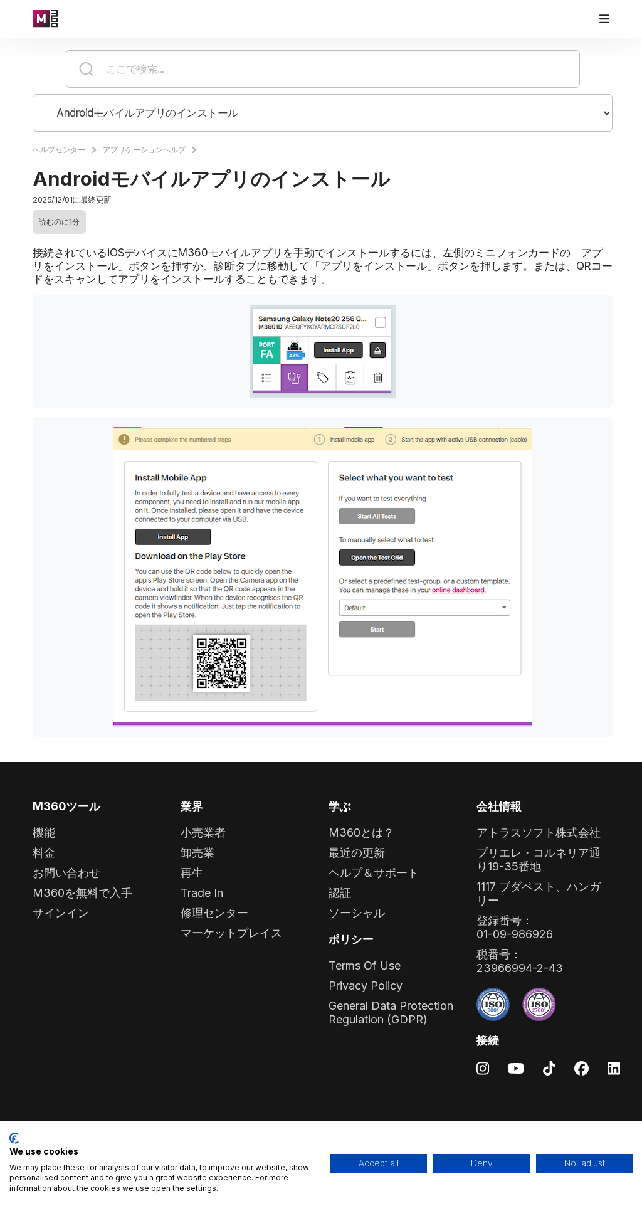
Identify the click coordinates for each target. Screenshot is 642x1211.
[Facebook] (581, 1068)
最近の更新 (357, 852)
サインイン (61, 912)
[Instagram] (482, 1068)
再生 (192, 872)
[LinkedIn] (614, 1068)
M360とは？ (361, 832)
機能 (44, 832)
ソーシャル (357, 912)
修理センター (214, 912)
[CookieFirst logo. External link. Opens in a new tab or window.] (14, 1138)
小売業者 (203, 832)
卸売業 (197, 852)
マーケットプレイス (231, 932)
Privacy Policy (366, 985)
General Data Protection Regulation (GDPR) (391, 1012)
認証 (340, 892)
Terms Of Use (365, 965)
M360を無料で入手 (82, 892)
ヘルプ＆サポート (374, 872)
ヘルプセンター (59, 149)
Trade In (202, 892)
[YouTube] (516, 1068)
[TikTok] (549, 1068)
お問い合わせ (66, 872)
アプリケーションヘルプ (144, 149)
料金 (44, 852)
